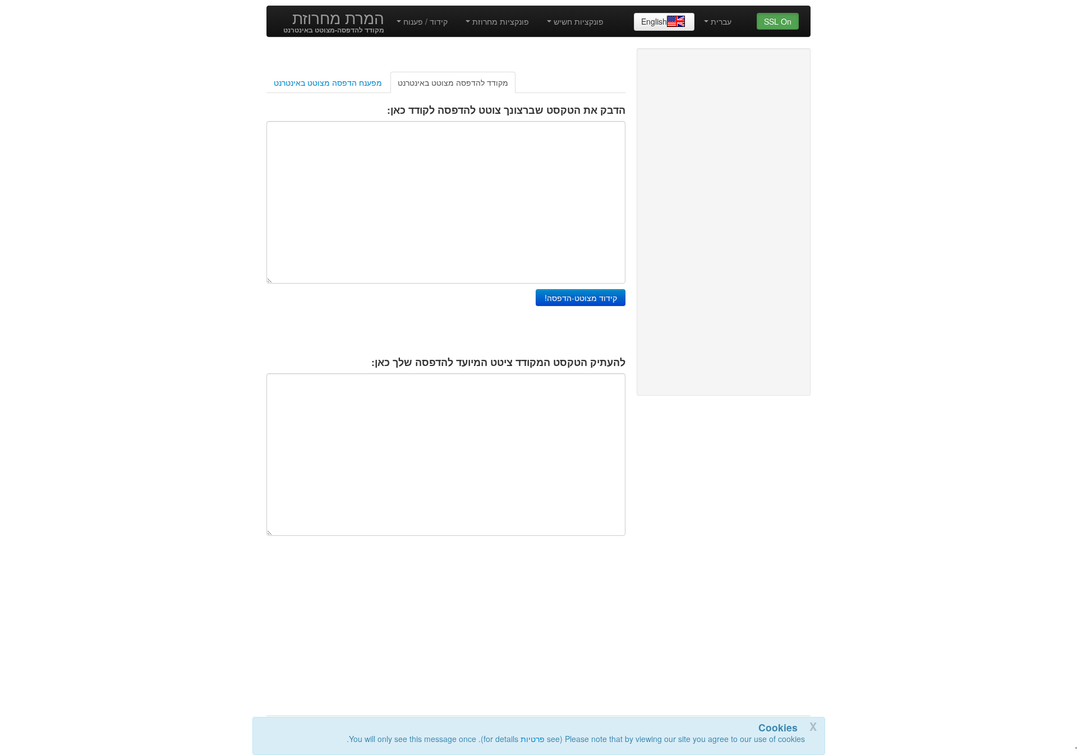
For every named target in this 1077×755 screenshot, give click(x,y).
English (654, 21)
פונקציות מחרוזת (499, 21)
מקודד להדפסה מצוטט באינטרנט (453, 82)
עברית (719, 21)
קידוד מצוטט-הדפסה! (581, 297)
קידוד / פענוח (424, 21)
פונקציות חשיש (577, 21)
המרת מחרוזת (338, 17)
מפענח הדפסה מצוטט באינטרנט (328, 82)
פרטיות (533, 738)
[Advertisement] (171, 211)
